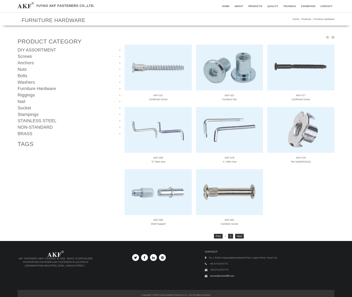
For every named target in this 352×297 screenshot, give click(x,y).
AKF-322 (229, 95)
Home (225, 6)
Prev (218, 236)
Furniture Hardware (324, 19)
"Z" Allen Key (158, 161)
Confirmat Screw (158, 99)
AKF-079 (301, 157)
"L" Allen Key (229, 161)
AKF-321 (158, 95)
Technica (289, 6)
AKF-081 (229, 220)
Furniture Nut (229, 99)
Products (255, 6)
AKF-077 (301, 95)
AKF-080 (158, 220)
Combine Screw (229, 224)
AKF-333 (158, 157)
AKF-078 (229, 157)
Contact (326, 6)
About (238, 6)
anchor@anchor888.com (222, 276)
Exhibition (308, 6)
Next (239, 236)
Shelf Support (158, 224)
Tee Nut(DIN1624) (301, 161)
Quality (272, 6)
